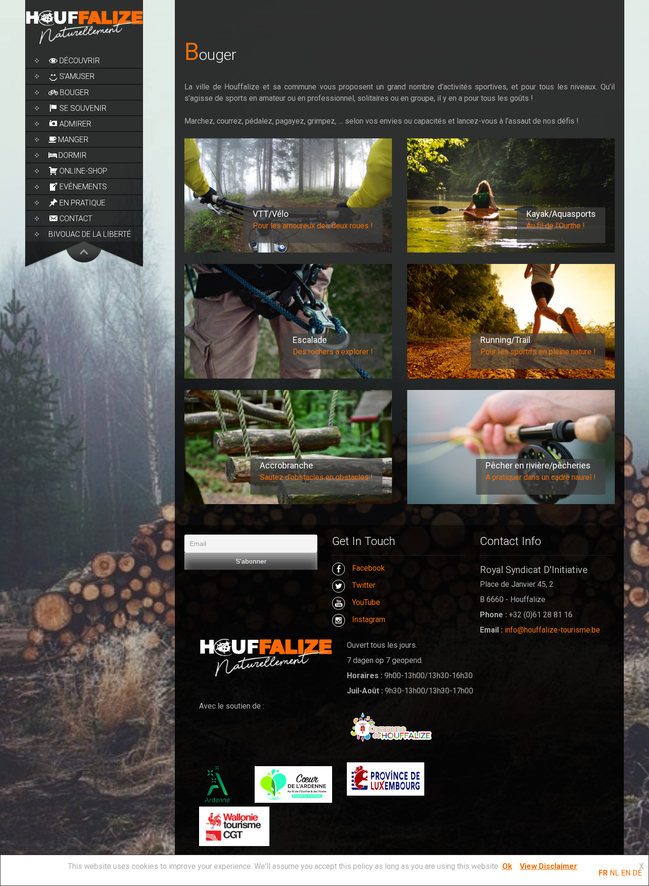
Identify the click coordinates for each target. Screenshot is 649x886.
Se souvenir (82, 108)
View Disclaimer (548, 866)
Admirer (75, 123)
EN (625, 872)
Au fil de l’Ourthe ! (555, 225)
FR (603, 872)
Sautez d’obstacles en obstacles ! (316, 477)
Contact (75, 218)
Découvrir (79, 60)
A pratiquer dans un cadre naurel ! (541, 477)
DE (637, 872)
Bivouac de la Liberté (89, 234)
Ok (507, 866)
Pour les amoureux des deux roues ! (313, 225)
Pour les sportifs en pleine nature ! (538, 351)
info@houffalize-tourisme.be (552, 629)
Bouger (74, 92)
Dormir (72, 155)
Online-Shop (83, 170)
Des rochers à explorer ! (333, 351)
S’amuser (77, 76)
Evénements (83, 186)
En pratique (82, 202)
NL (614, 872)
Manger (73, 139)
